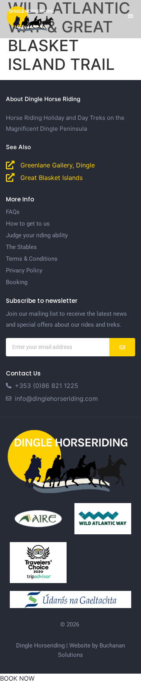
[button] (131, 15)
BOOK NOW (17, 678)
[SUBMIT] (122, 347)
